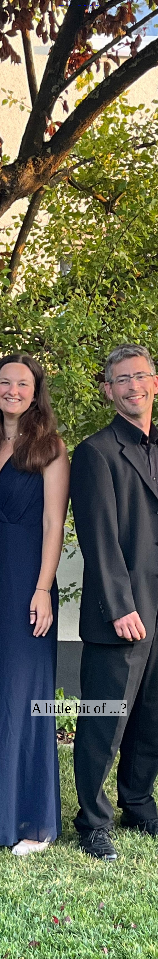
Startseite (60, 5)
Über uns (70, 5)
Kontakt (98, 5)
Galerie (78, 5)
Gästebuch (88, 5)
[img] (79, 479)
